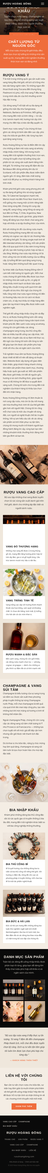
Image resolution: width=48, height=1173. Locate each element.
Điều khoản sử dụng (16, 1162)
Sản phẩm (23, 1139)
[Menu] (42, 4)
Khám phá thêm (24, 1106)
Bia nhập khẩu (10, 1126)
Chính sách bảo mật (32, 1162)
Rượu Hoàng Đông (17, 3)
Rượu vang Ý (37, 1139)
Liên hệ (32, 1150)
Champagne (24, 1122)
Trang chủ (10, 1139)
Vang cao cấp (10, 1122)
